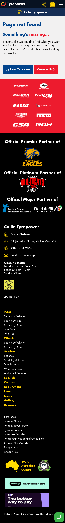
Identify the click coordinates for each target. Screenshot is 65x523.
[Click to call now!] (44, 4)
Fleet (7, 391)
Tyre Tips (9, 333)
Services (10, 351)
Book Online (13, 387)
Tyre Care (9, 329)
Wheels (9, 338)
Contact (9, 382)
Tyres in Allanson (13, 421)
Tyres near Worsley (15, 434)
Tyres (7, 312)
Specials (10, 378)
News (8, 396)
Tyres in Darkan (13, 430)
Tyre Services (11, 364)
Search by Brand (13, 325)
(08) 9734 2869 (21, 248)
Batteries (9, 356)
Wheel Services (13, 369)
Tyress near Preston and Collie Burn (24, 438)
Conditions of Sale (44, 513)
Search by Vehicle (14, 316)
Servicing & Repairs (15, 360)
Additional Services (15, 373)
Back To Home (19, 69)
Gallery (9, 400)
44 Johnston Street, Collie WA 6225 (34, 241)
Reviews (10, 405)
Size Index (10, 417)
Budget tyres (11, 447)
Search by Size (12, 320)
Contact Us (45, 69)
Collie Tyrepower (35, 12)
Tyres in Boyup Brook (16, 425)
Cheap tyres (11, 452)
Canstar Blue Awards (16, 443)
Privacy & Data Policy (24, 513)
